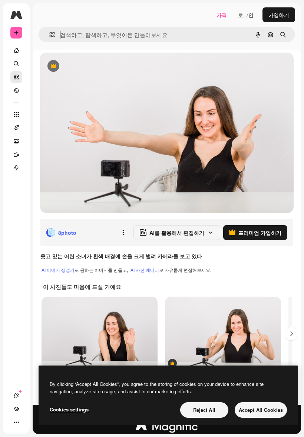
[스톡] (16, 77)
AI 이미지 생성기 (58, 270)
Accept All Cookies (261, 409)
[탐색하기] (16, 90)
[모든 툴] (16, 114)
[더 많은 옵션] (123, 232)
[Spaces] (16, 128)
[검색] (16, 64)
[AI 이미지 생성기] (16, 141)
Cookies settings (69, 409)
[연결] (16, 395)
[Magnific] (167, 428)
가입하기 (278, 15)
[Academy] (16, 409)
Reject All (204, 409)
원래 (82, 66)
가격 (222, 15)
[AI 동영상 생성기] (16, 154)
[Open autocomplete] (49, 34)
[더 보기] (16, 422)
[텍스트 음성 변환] (16, 168)
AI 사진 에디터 (144, 270)
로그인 (246, 15)
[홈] (16, 50)
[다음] (291, 334)
